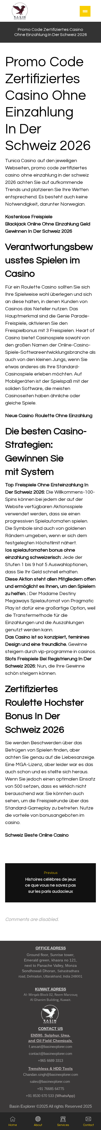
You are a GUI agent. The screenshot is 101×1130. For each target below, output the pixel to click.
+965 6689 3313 (50, 1061)
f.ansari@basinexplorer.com (50, 1047)
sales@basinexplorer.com (50, 1082)
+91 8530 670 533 (40, 1096)
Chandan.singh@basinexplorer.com (50, 1075)
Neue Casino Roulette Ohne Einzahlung (48, 415)
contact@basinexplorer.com (50, 1054)
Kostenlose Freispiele (29, 216)
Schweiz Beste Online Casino (37, 835)
